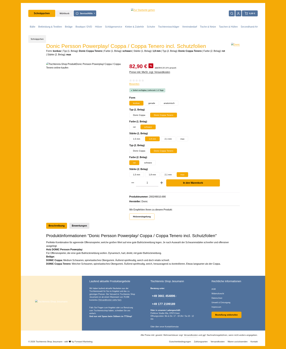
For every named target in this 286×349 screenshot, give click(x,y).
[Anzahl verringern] (132, 182)
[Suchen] (232, 13)
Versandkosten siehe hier (110, 300)
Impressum (216, 307)
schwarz (148, 127)
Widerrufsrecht (218, 293)
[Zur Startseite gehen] (143, 13)
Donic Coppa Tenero (163, 115)
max (182, 139)
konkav (136, 103)
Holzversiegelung (142, 216)
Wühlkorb (64, 13)
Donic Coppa (139, 115)
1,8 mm (152, 139)
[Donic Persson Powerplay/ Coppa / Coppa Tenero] (84, 94)
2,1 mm (168, 139)
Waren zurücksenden (238, 341)
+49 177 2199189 (163, 304)
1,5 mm (136, 139)
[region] (84, 94)
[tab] (56, 226)
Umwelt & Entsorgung (221, 302)
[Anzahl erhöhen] (161, 182)
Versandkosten (191, 335)
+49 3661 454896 (163, 296)
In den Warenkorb (193, 183)
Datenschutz (217, 298)
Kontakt (254, 341)
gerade (151, 103)
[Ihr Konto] (238, 13)
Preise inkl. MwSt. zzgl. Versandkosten (149, 72)
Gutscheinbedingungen (180, 341)
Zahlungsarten (201, 341)
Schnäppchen (42, 13)
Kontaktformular (172, 326)
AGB (214, 289)
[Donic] (235, 49)
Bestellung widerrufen (226, 315)
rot (134, 127)
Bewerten (134, 84)
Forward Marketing (84, 341)
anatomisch (169, 103)
